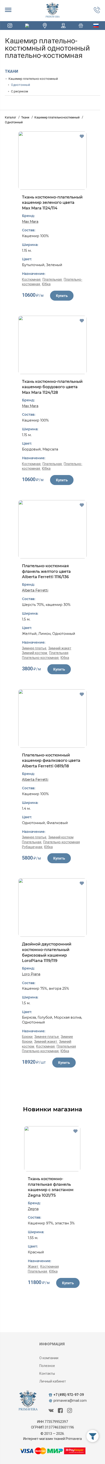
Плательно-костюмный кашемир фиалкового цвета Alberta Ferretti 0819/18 (51, 760)
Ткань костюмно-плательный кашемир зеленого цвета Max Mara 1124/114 (52, 202)
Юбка (46, 284)
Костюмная (31, 279)
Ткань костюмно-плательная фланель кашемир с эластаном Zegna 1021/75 (51, 1187)
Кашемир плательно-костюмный (33, 79)
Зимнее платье (34, 648)
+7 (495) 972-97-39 (68, 1395)
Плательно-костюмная (40, 658)
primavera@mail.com (70, 1400)
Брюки (27, 1037)
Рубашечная (32, 847)
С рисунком (19, 91)
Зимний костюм (35, 653)
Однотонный (20, 85)
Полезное (47, 1366)
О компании (48, 1358)
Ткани (11, 71)
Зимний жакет (59, 648)
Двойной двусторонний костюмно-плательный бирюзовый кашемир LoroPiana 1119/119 (46, 952)
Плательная (52, 279)
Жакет (33, 1266)
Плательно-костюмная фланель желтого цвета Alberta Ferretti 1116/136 (46, 571)
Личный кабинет (52, 1381)
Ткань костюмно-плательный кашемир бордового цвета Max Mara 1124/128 (52, 387)
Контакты (47, 1373)
